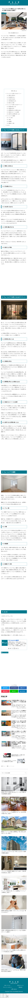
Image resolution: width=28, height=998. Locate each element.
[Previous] (1, 995)
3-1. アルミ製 (9, 117)
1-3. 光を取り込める (11, 99)
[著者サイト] (9, 648)
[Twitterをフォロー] (10, 648)
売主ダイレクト (20, 985)
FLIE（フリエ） (7, 985)
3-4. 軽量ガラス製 (10, 123)
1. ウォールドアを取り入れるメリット (13, 93)
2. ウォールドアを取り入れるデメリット (14, 104)
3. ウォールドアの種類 (10, 115)
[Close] (7, 996)
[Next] (4, 995)
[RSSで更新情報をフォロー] (18, 648)
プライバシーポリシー (7, 987)
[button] (25, 773)
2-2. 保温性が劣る (10, 108)
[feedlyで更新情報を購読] (16, 648)
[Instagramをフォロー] (14, 648)
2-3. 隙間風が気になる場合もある (14, 110)
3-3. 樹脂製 (9, 121)
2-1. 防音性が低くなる (11, 106)
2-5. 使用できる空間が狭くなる (13, 113)
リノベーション (5, 652)
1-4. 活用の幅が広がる (11, 100)
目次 (12, 90)
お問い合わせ (14, 989)
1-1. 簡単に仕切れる (11, 95)
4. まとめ (8, 125)
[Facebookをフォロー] (12, 648)
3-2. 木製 (9, 119)
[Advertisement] (14, 73)
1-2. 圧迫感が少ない (11, 97)
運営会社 (20, 987)
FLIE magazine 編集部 (13, 640)
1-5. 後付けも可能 (10, 102)
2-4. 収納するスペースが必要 (13, 112)
